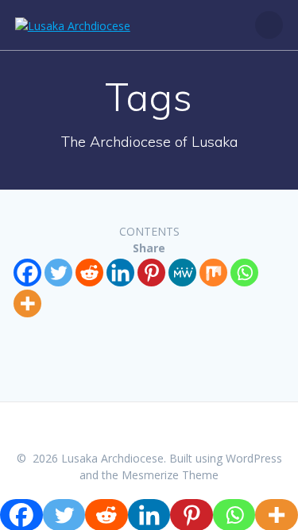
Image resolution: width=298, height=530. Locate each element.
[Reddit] (89, 272)
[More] (27, 303)
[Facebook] (27, 272)
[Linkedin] (120, 272)
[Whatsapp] (244, 272)
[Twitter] (58, 272)
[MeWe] (182, 272)
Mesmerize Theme (170, 474)
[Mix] (213, 272)
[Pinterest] (151, 272)
